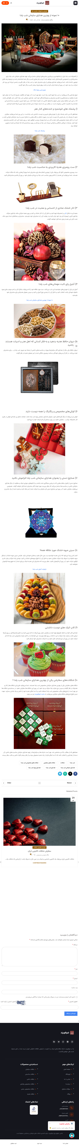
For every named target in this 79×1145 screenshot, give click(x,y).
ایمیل (75, 978)
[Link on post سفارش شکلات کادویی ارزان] (39, 821)
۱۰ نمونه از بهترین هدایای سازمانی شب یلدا (39, 300)
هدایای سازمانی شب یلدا (68, 768)
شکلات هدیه (30, 1094)
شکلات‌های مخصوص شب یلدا (29, 763)
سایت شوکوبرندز (40, 694)
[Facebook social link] (75, 774)
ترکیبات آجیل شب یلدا (39, 569)
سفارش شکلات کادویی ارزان (39, 851)
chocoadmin (45, 20)
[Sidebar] (76, 346)
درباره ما (68, 1084)
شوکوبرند (65, 1033)
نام (76, 969)
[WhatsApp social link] (65, 774)
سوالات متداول (66, 1089)
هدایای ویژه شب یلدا (34, 768)
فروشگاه (68, 1074)
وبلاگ (68, 1094)
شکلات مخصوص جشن (27, 1089)
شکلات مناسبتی (29, 1074)
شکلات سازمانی (30, 1069)
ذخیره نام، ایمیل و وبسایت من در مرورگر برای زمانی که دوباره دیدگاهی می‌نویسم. (50, 997)
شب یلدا (72, 763)
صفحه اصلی (67, 1069)
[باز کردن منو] (75, 3)
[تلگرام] (58, 1041)
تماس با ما (67, 1079)
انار (66, 213)
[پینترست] (67, 1041)
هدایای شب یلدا (50, 768)
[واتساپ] (63, 1041)
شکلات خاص (30, 1079)
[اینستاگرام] (72, 1041)
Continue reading (39, 863)
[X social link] (70, 774)
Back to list (39, 783)
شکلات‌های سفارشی (49, 763)
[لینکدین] (54, 1041)
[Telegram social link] (60, 774)
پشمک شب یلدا (39, 131)
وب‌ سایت (74, 988)
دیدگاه (74, 945)
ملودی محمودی (41, 855)
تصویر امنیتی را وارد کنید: (8, 1001)
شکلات (62, 763)
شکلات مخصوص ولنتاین (27, 1084)
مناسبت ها (34, 11)
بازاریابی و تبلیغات (42, 11)
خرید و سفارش (41, 847)
